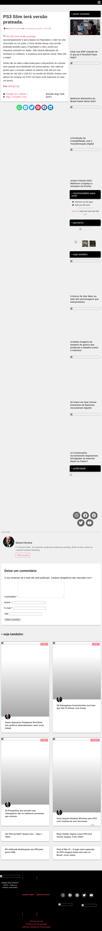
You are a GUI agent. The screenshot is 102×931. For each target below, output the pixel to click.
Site (6, 614)
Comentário (10, 596)
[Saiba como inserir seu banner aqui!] (78, 244)
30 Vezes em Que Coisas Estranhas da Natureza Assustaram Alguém (83, 405)
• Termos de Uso (36, 921)
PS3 (24, 97)
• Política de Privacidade (36, 924)
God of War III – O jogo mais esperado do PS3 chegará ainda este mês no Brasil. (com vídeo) (75, 852)
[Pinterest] (94, 515)
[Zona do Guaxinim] (93, 244)
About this (75, 211)
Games (22, 94)
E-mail (8, 608)
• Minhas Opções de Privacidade (36, 927)
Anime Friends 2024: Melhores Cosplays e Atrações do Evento (81, 183)
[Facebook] (85, 515)
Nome (8, 602)
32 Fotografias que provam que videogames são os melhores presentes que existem (24, 813)
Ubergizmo (13, 86)
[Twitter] (81, 522)
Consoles (16, 97)
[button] (19, 107)
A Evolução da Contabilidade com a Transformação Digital (82, 141)
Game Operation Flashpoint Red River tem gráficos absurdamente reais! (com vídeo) (24, 725)
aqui (85, 214)
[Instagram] (76, 515)
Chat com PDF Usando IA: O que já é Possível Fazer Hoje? (84, 54)
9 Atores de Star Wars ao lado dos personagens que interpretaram (84, 299)
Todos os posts (23, 555)
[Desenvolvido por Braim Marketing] (89, 906)
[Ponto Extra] (85, 244)
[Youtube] (89, 522)
